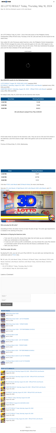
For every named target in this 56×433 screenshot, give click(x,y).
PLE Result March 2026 (12, 334)
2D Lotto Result (10, 188)
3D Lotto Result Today (14, 259)
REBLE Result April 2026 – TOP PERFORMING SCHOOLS (20, 329)
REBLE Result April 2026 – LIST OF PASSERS (17, 318)
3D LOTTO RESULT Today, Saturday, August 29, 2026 (19, 408)
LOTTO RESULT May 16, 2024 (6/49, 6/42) (14, 268)
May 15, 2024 (16, 144)
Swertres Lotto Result (11, 261)
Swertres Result (40, 261)
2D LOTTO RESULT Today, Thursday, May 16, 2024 (17, 266)
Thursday (24, 36)
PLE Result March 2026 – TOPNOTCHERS (16, 345)
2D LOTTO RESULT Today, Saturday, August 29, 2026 (19, 413)
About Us (28, 427)
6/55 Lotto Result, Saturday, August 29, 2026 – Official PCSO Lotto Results (25, 371)
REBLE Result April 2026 (12, 313)
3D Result (25, 259)
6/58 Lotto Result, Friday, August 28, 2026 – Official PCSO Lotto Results (24, 418)
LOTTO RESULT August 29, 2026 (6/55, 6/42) (14, 83)
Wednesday (24, 144)
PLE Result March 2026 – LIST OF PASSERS (17, 340)
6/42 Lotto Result (30, 188)
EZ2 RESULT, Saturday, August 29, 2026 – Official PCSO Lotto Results (21, 85)
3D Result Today (33, 259)
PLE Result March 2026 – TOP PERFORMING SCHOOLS (20, 350)
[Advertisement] (28, 23)
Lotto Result (42, 259)
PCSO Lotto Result (11, 184)
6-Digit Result (20, 188)
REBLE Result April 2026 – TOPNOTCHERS (17, 324)
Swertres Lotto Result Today (27, 261)
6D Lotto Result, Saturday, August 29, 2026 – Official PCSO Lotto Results (24, 382)
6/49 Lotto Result (41, 188)
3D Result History (25, 184)
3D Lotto (5, 259)
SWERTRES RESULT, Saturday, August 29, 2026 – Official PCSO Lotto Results (23, 89)
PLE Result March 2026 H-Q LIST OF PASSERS (18, 361)
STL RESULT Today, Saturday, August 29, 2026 (18, 397)
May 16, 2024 (16, 34)
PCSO (14, 255)
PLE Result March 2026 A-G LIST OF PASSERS (18, 355)
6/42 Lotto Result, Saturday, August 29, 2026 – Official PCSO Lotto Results (25, 376)
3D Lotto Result (26, 9)
